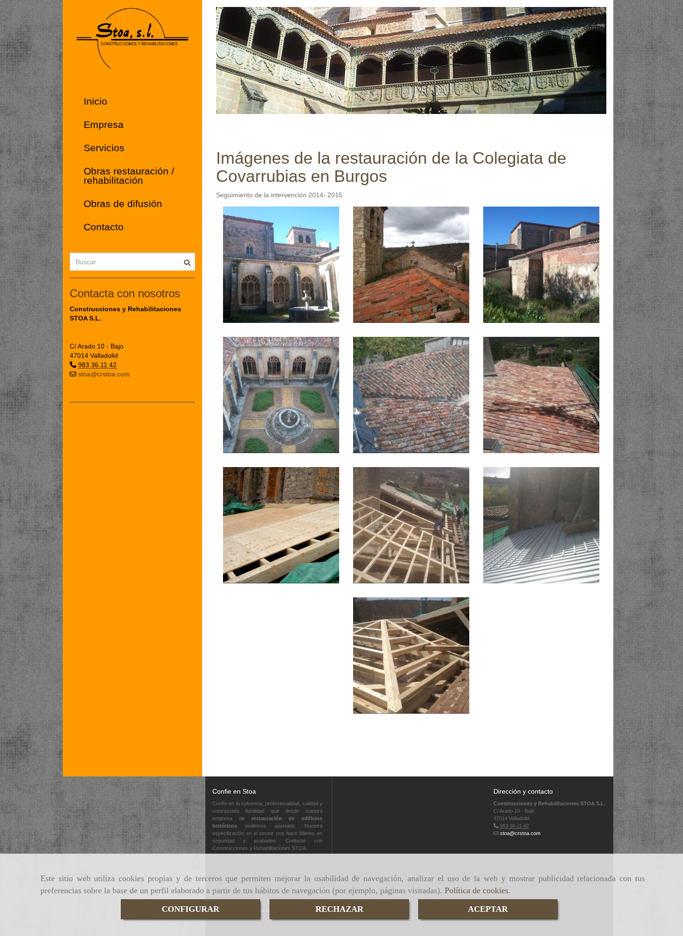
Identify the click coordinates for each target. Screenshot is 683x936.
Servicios (104, 147)
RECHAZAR (339, 909)
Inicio (95, 101)
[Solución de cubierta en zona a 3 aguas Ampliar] (411, 655)
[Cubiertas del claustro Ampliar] (411, 395)
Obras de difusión (123, 203)
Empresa (104, 124)
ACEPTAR (488, 909)
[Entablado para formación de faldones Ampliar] (281, 525)
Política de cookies (476, 890)
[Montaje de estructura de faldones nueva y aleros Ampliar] (411, 525)
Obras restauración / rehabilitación (129, 176)
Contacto (104, 226)
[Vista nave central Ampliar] (281, 265)
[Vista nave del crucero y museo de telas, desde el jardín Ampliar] (541, 265)
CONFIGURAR (190, 909)
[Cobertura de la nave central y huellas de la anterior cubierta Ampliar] (411, 265)
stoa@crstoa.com (104, 374)
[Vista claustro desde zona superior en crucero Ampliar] (281, 395)
